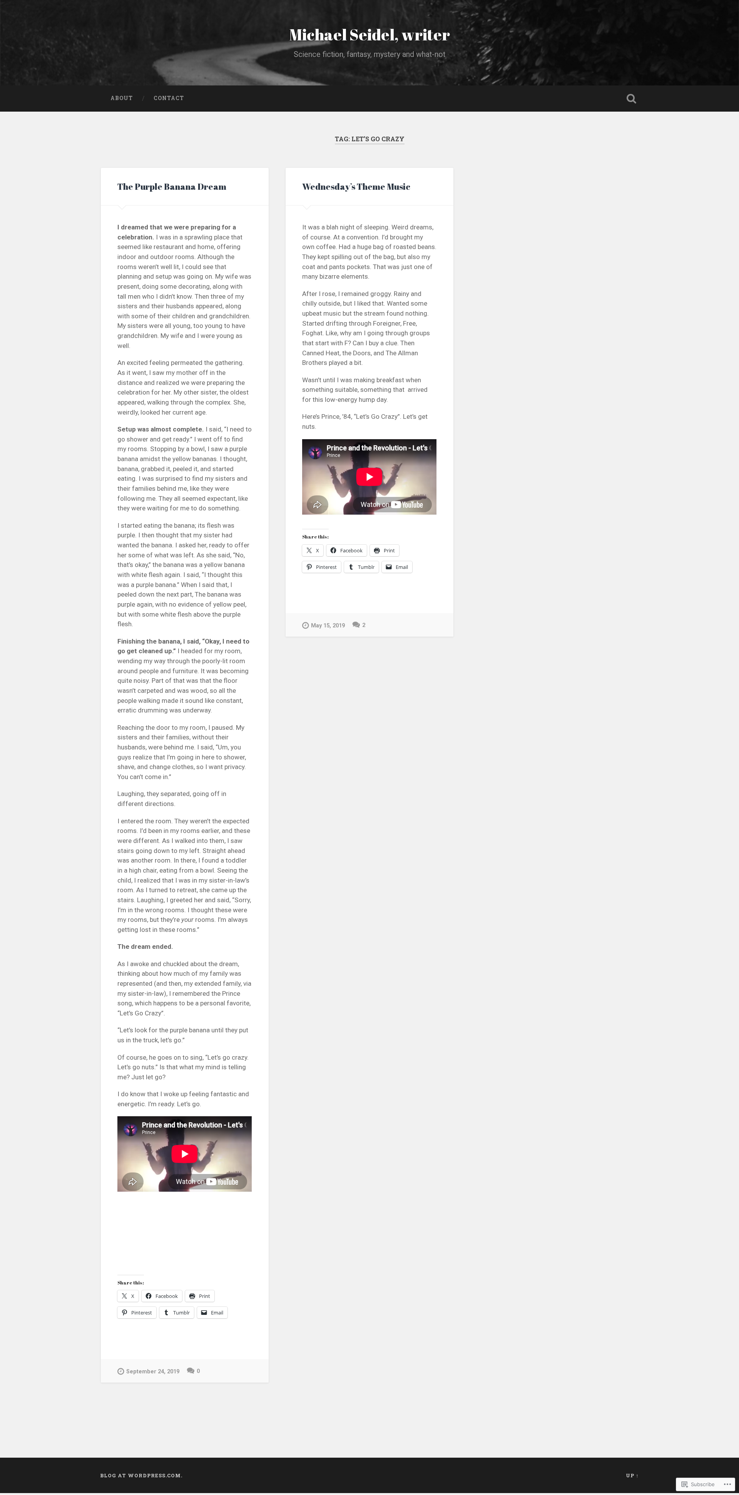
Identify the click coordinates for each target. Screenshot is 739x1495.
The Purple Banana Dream (171, 186)
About (121, 98)
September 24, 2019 (152, 1371)
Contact (169, 98)
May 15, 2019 (328, 625)
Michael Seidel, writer (369, 34)
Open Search (631, 98)
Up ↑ (632, 1475)
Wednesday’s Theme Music (356, 186)
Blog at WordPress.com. (141, 1475)
